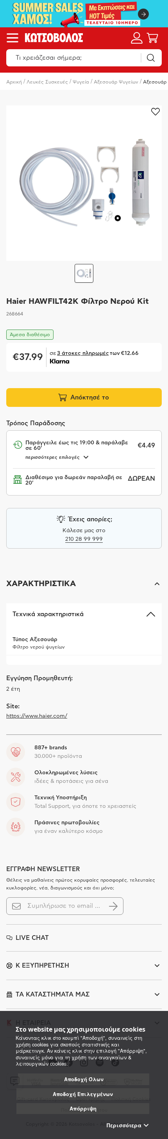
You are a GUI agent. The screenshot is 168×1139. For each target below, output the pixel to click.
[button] (84, 583)
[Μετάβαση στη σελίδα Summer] (84, 13)
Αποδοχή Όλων (84, 1079)
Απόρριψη (83, 1108)
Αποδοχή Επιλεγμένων (83, 1094)
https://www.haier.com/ (36, 716)
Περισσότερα (124, 1125)
